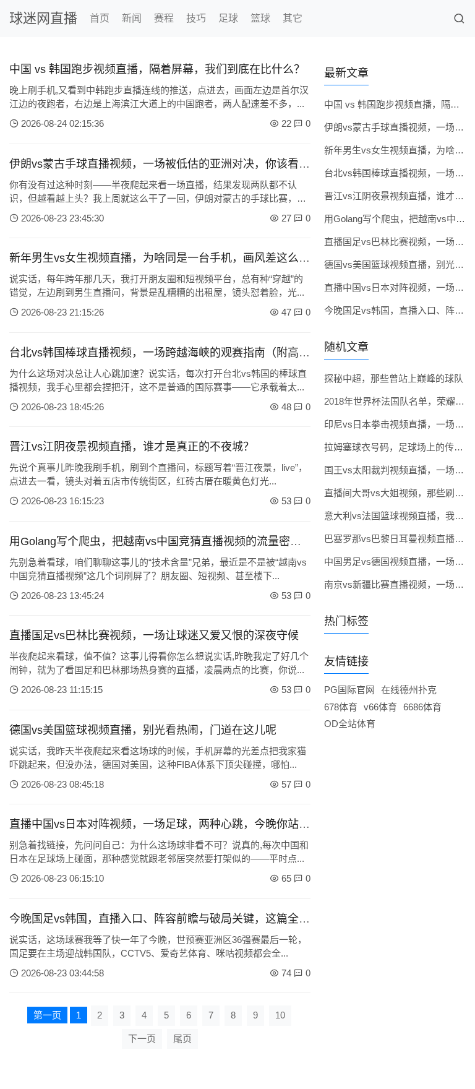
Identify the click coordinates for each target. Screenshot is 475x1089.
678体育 (340, 707)
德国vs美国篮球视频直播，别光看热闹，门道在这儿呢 (142, 730)
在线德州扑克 (409, 689)
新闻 (132, 18)
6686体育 (422, 707)
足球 (228, 18)
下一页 (142, 1038)
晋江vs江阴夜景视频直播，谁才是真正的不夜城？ (131, 447)
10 (280, 1015)
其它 (292, 18)
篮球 (260, 18)
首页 (99, 18)
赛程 (164, 18)
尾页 (182, 1038)
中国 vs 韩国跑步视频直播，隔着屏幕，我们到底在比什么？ (157, 69)
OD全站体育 (349, 723)
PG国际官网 (349, 689)
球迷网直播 (43, 18)
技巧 (196, 18)
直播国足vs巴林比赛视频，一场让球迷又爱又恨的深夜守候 (154, 635)
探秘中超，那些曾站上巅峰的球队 (393, 378)
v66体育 (380, 707)
